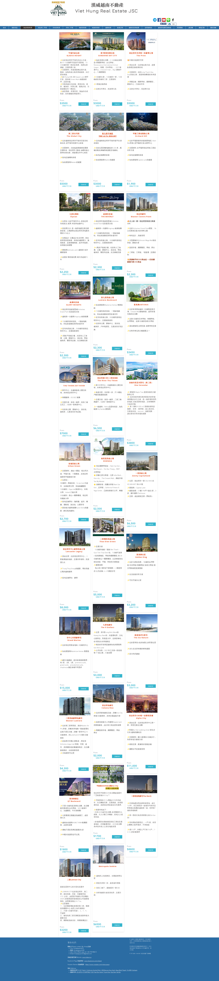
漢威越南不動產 (107, 5)
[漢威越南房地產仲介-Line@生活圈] (168, 20)
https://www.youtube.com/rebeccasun (97, 965)
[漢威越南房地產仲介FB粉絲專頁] (159, 20)
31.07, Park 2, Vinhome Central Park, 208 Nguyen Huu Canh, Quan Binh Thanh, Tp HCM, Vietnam (107, 970)
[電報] (155, 20)
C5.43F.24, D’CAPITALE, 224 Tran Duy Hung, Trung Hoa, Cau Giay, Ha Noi (98, 972)
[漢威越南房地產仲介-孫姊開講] (164, 20)
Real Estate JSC (119, 11)
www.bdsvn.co (86, 957)
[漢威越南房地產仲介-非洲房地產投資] (173, 20)
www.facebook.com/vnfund (93, 961)
